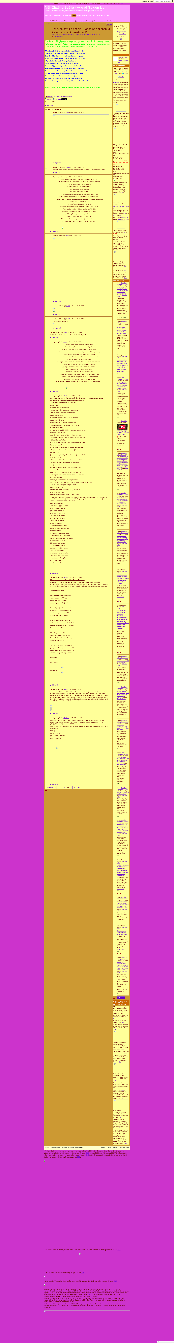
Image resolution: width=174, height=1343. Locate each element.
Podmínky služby (124, 1147)
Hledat (172, 1)
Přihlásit (150, 1)
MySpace (50, 99)
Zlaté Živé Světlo (122, 57)
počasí (123, 217)
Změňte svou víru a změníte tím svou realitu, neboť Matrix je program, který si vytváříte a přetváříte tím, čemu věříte (122, 828)
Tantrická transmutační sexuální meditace (123, 661)
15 (74, 787)
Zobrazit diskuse (59, 36)
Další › (79, 787)
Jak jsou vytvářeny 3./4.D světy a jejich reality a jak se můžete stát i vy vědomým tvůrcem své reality (123, 904)
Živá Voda (66, 396)
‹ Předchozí (49, 787)
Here (125, 278)
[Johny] (48, 32)
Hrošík (68, 306)
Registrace (144, 1)
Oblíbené (50, 96)
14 (71, 787)
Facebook (58, 99)
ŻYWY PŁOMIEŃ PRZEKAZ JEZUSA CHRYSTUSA (123, 432)
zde (121, 21)
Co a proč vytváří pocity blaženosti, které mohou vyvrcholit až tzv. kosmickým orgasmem (123, 694)
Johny (66, 34)
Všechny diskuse (50, 24)
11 (61, 787)
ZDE (122, 3)
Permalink (54, 112)
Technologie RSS (46, 791)
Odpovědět (49, 105)
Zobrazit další (120, 597)
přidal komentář (124, 284)
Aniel (67, 112)
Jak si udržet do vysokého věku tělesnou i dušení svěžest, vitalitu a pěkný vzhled (121, 328)
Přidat (110, 24)
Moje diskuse (62, 24)
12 (64, 787)
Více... (121, 997)
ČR (127, 217)
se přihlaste (122, 34)
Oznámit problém (112, 1147)
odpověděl (123, 455)
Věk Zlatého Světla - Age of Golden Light (76, 7)
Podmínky (116, 82)
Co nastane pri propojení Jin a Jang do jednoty (123, 726)
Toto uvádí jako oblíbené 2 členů (63, 96)
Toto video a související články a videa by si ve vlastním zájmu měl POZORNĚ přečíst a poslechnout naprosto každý (123, 965)
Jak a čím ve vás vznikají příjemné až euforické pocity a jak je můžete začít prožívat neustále (122, 290)
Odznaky (102, 1147)
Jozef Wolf (124, 421)
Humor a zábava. (94, 34)
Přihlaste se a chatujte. (163, 1342)
